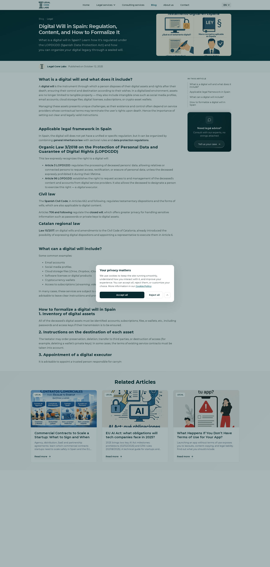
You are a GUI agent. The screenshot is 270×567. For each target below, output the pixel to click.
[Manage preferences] (167, 295)
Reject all (154, 295)
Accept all (122, 295)
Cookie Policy (143, 286)
